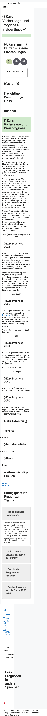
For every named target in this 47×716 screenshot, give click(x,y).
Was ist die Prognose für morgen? (13, 572)
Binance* (16, 61)
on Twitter (6, 483)
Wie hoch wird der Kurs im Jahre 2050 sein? (16, 590)
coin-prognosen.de (11, 3)
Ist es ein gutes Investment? (15, 513)
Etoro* (9, 61)
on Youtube (7, 485)
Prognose (6, 315)
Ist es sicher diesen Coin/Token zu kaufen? (15, 554)
